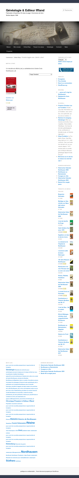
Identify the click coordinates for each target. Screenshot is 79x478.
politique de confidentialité (27, 471)
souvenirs (14, 403)
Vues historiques (10, 430)
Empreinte (9, 51)
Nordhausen (29, 452)
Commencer (9, 57)
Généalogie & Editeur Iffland (25, 10)
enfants (8, 433)
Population (9, 403)
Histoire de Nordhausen (27, 419)
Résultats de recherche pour (22, 370)
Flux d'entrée (62, 81)
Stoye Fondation (63, 136)
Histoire (14, 418)
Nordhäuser (15, 455)
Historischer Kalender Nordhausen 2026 (52, 365)
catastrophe (34, 430)
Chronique (10, 401)
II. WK (16, 430)
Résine (30, 422)
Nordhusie (8, 455)
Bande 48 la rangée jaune (48, 373)
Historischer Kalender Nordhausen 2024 (52, 371)
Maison (9, 47)
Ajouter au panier (10, 108)
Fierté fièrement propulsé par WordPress (47, 471)
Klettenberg (10, 444)
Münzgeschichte (16, 452)
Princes (8, 419)
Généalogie (10, 369)
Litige (25, 455)
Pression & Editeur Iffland (24, 401)
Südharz (10, 460)
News (66, 47)
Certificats (18, 461)
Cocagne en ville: (63, 176)
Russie (29, 455)
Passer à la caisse (38, 47)
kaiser (28, 430)
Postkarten (21, 455)
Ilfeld (20, 430)
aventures (19, 403)
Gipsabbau (8, 423)
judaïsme (24, 430)
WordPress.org (62, 85)
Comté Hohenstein (19, 423)
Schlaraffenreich (25, 457)
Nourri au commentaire (65, 83)
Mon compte (17, 47)
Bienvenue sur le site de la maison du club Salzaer (65, 159)
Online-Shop (17, 57)
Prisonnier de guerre (20, 444)
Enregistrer (61, 79)
